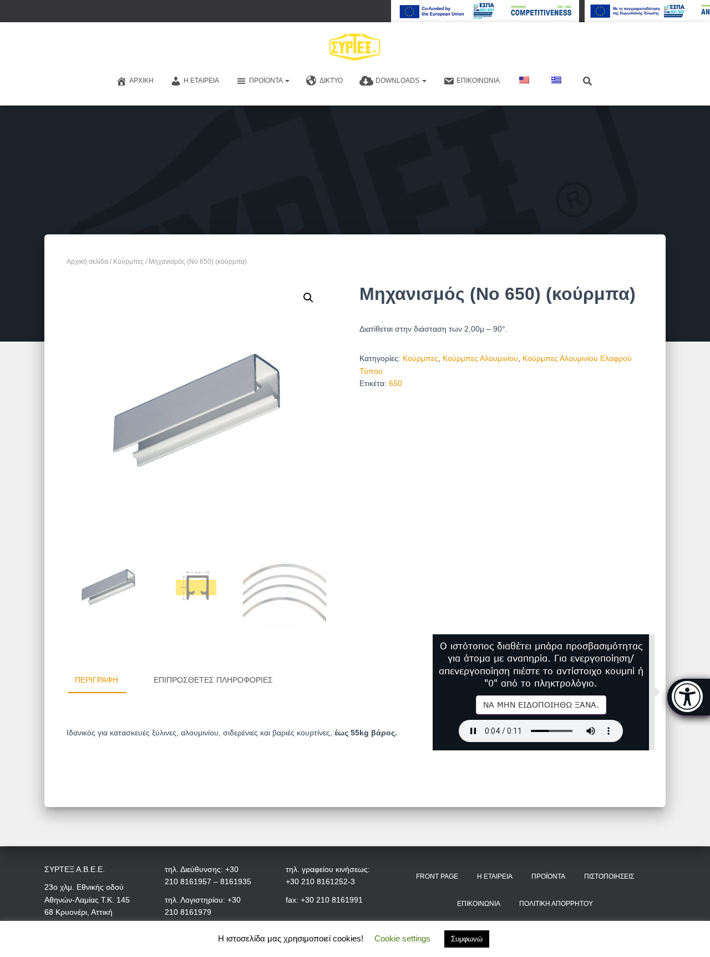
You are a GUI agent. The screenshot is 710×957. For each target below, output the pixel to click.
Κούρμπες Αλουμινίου (480, 358)
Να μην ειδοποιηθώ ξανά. (541, 704)
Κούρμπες (128, 261)
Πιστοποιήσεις (609, 876)
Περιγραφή (96, 679)
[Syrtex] (355, 47)
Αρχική (141, 80)
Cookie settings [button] (402, 938)
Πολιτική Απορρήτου (556, 904)
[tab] (105, 680)
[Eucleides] (688, 697)
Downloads (398, 80)
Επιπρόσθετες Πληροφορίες (213, 679)
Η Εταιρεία (201, 80)
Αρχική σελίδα (87, 261)
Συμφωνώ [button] (467, 939)
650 (395, 383)
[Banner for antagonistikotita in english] (485, 11)
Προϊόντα (266, 80)
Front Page (437, 876)
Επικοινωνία (478, 80)
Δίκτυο (331, 80)
